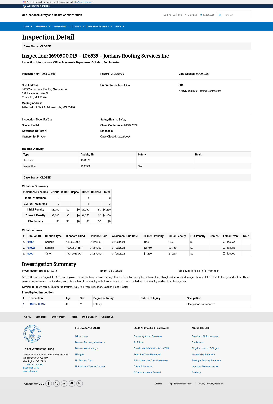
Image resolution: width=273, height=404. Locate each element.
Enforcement (58, 316)
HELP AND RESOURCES (98, 26)
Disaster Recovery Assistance (90, 342)
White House (81, 336)
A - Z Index (139, 342)
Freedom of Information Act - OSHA (151, 348)
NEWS (118, 26)
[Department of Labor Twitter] (56, 383)
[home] (32, 333)
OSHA (26, 26)
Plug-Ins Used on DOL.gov (205, 348)
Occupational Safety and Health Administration (52, 15)
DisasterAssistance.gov (86, 348)
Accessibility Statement (203, 354)
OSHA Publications (143, 366)
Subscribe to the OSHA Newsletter (151, 360)
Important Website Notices (205, 366)
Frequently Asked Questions (148, 336)
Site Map (196, 372)
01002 (31, 247)
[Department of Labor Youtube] (72, 383)
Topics (73, 316)
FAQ (180, 14)
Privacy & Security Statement (206, 360)
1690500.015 (37, 304)
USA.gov (79, 354)
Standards (41, 316)
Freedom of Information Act (205, 336)
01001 (31, 242)
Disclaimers (197, 342)
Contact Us (169, 14)
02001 (31, 253)
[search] (220, 15)
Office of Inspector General (147, 372)
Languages (209, 14)
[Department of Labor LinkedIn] (79, 383)
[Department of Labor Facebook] (48, 383)
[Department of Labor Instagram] (64, 383)
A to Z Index (191, 14)
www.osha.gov (30, 371)
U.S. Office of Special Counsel (90, 366)
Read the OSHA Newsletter (147, 354)
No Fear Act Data (84, 360)
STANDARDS (41, 26)
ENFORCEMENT (61, 26)
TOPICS (78, 26)
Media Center (89, 316)
